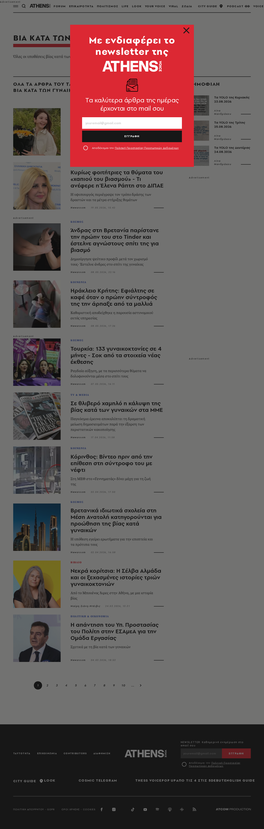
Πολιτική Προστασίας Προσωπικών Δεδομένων (147, 148)
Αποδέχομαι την (135, 148)
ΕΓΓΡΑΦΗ (132, 136)
